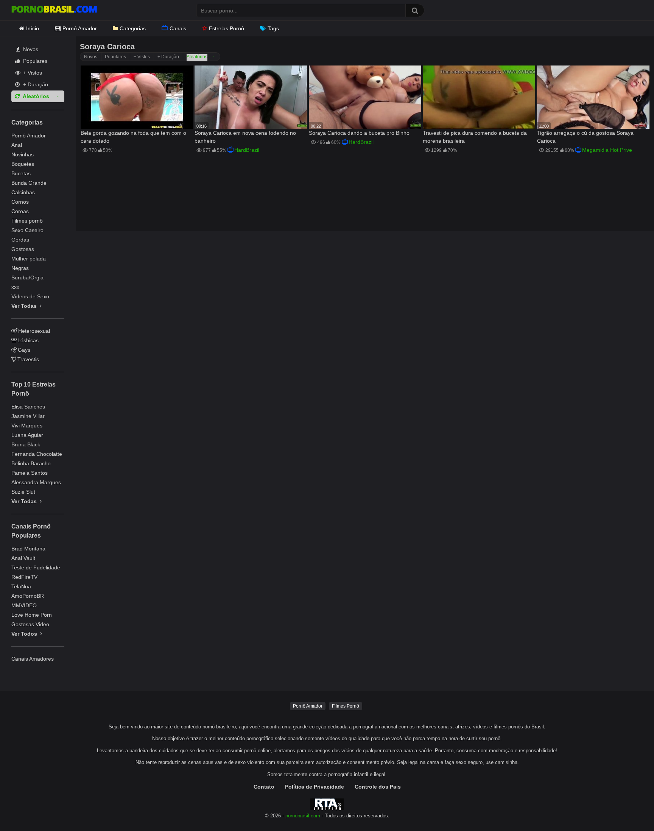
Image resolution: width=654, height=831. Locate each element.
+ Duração (35, 84)
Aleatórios (35, 96)
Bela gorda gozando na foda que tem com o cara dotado (133, 137)
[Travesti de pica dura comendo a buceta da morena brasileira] (479, 97)
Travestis (28, 359)
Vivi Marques (26, 426)
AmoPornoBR (27, 596)
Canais (178, 28)
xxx (15, 287)
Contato (264, 787)
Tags (273, 28)
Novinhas (22, 154)
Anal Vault (23, 558)
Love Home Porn (31, 615)
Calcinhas (23, 192)
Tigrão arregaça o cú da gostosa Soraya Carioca (585, 137)
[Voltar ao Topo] (628, 808)
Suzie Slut (23, 492)
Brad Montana (28, 549)
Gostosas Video (30, 624)
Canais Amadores (32, 659)
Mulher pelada (28, 259)
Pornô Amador (79, 28)
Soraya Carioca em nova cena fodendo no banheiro (245, 137)
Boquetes (22, 164)
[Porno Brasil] (54, 10)
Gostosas (22, 249)
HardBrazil (246, 150)
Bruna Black (25, 444)
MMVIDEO (24, 605)
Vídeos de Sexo (30, 296)
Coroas (20, 211)
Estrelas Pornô (226, 28)
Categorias (133, 28)
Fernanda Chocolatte (36, 454)
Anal (16, 145)
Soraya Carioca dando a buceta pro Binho (359, 133)
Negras (20, 268)
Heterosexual (34, 331)
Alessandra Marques (36, 482)
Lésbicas (28, 340)
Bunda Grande (29, 183)
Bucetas (21, 173)
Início (32, 28)
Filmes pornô (27, 221)
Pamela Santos (29, 473)
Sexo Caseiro (27, 230)
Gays (24, 350)
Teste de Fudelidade (35, 567)
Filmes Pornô (345, 706)
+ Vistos (32, 73)
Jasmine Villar (28, 416)
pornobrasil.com (302, 816)
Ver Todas (24, 306)
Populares (34, 61)
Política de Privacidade (314, 787)
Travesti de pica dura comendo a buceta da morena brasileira (475, 137)
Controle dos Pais (378, 787)
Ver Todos (25, 634)
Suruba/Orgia (27, 277)
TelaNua (21, 586)
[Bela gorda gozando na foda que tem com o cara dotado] (137, 97)
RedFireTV (24, 577)
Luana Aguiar (27, 435)
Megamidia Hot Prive (607, 150)
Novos (30, 49)
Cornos (20, 202)
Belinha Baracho (31, 463)
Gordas (20, 240)
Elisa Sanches (28, 407)
